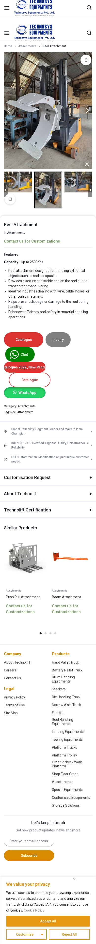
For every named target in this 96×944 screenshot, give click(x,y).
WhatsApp (27, 341)
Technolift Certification (27, 459)
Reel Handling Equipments (62, 671)
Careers (10, 619)
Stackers (59, 638)
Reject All (69, 934)
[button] (25, 341)
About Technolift (21, 442)
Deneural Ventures (58, 870)
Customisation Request (27, 426)
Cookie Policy (34, 910)
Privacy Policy (14, 646)
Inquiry (58, 289)
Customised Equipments (71, 747)
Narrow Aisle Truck (66, 654)
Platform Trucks (64, 696)
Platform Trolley (64, 704)
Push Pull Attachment (23, 546)
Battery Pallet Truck (67, 619)
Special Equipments (67, 739)
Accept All (48, 921)
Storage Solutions (66, 754)
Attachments (27, 46)
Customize (24, 934)
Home (8, 46)
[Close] (74, 879)
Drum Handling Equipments (63, 628)
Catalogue (24, 289)
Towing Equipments (67, 689)
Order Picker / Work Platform (67, 713)
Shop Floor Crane (65, 723)
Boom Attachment (66, 546)
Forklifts (58, 662)
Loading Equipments (68, 681)
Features (11, 203)
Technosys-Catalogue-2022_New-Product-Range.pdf (25, 316)
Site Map (11, 662)
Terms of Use (14, 654)
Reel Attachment (21, 361)
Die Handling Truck (66, 646)
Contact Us (12, 627)
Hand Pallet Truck (65, 611)
